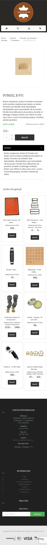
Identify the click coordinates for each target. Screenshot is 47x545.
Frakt (24, 477)
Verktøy (4, 40)
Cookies (24, 487)
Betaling (25, 479)
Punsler (13, 38)
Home (3, 38)
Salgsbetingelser (25, 484)
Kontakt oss (24, 492)
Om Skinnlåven (24, 489)
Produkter (15, 40)
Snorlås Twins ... (12, 270)
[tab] (23, 148)
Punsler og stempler (28, 38)
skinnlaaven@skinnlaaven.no (23, 440)
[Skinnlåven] (23, 12)
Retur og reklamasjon (25, 482)
